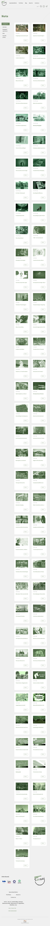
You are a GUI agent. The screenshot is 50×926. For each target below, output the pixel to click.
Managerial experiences (5, 30)
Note (4, 33)
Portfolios (21, 3)
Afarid (28, 923)
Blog (26, 3)
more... (25, 40)
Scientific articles (4, 36)
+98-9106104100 (12, 911)
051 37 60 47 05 (12, 908)
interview (5, 27)
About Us (31, 3)
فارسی (38, 6)
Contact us (37, 3)
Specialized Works (13, 3)
